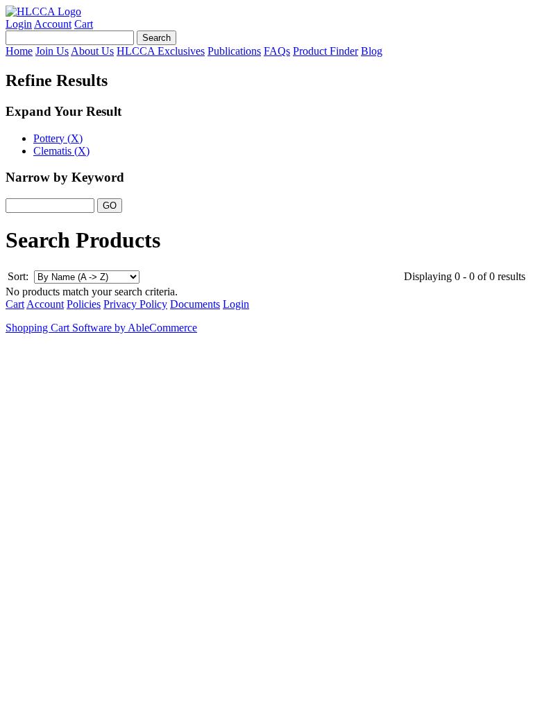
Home (19, 51)
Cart (83, 24)
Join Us (52, 51)
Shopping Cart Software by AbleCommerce (101, 328)
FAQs (277, 51)
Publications (234, 51)
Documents (195, 304)
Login (19, 24)
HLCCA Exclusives (161, 51)
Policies (84, 304)
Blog (371, 51)
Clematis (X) (61, 151)
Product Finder (325, 51)
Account (52, 24)
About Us (92, 51)
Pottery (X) (58, 138)
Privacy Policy (135, 304)
